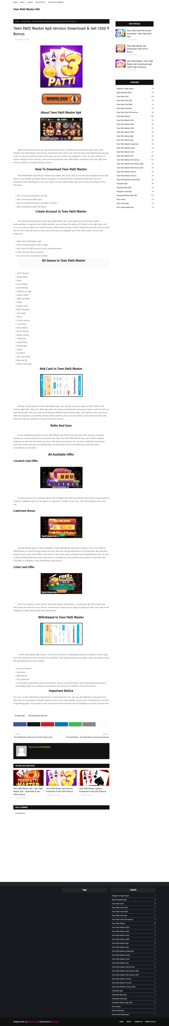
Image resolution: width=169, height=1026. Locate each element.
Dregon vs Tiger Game (135, 89)
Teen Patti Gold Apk (135, 108)
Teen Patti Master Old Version (135, 160)
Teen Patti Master (135, 116)
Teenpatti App (26, 21)
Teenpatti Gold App (135, 191)
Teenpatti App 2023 (135, 188)
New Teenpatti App (135, 93)
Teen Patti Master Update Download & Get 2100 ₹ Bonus (92, 790)
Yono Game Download (135, 207)
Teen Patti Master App (135, 140)
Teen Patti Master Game (135, 148)
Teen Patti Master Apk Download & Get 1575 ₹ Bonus (137, 49)
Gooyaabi (55, 1022)
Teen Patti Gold (135, 96)
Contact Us (138, 1022)
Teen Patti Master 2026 (135, 132)
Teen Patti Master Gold (135, 152)
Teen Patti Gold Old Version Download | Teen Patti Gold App (139, 33)
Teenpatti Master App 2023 (37, 716)
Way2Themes (33, 1022)
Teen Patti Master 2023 (135, 120)
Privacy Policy (40, 2)
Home (15, 2)
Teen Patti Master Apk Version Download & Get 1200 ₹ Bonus (59, 790)
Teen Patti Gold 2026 (135, 104)
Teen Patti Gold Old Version (135, 112)
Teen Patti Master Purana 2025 (135, 180)
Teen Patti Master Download (135, 144)
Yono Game (135, 199)
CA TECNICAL (44, 747)
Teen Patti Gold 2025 (135, 100)
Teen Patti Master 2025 (135, 128)
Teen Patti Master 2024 (135, 124)
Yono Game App (135, 203)
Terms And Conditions (56, 2)
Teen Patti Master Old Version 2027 (135, 168)
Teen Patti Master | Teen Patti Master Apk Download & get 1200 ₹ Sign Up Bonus (140, 64)
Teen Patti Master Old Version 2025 (135, 164)
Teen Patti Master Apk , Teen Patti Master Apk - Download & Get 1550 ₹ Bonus (28, 791)
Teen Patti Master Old (26, 9)
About (22, 2)
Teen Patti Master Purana (135, 176)
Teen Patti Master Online (135, 172)
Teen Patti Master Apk (135, 136)
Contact (30, 2)
